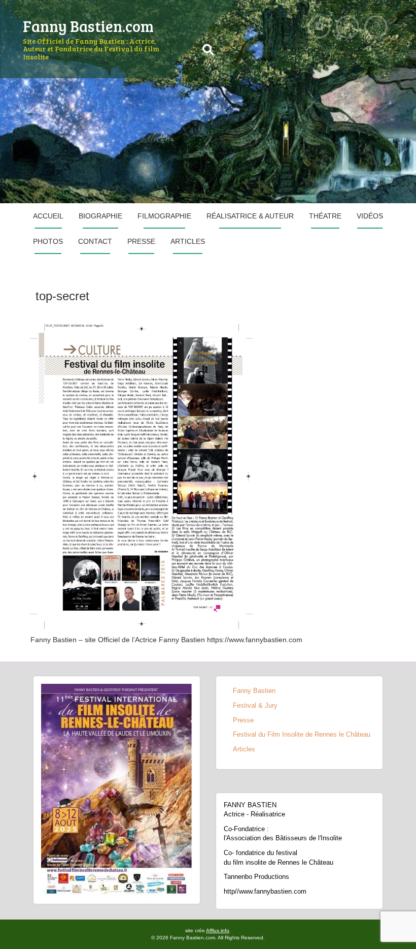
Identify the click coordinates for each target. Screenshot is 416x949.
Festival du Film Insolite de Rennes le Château (301, 734)
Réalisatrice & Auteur (250, 216)
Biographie (100, 216)
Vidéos (370, 216)
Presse (141, 241)
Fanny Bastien (254, 690)
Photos (48, 241)
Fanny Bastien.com (88, 26)
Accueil (48, 216)
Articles (187, 241)
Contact (95, 241)
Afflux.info (217, 930)
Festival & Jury (255, 705)
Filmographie (164, 216)
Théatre (325, 216)
